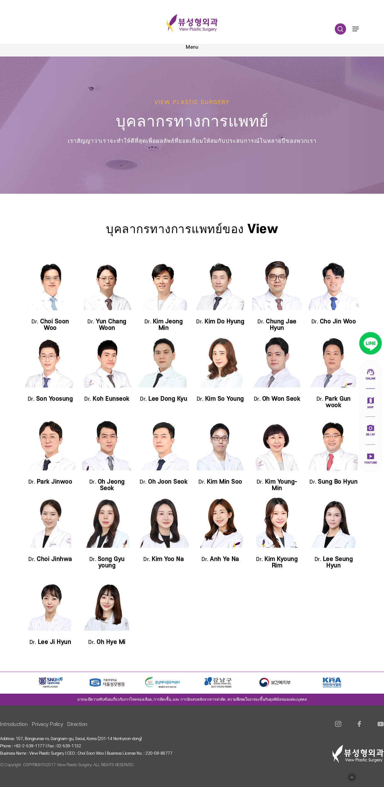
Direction (77, 724)
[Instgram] (338, 727)
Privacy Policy (47, 724)
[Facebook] (359, 727)
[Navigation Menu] (356, 29)
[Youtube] (380, 727)
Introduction (14, 724)
